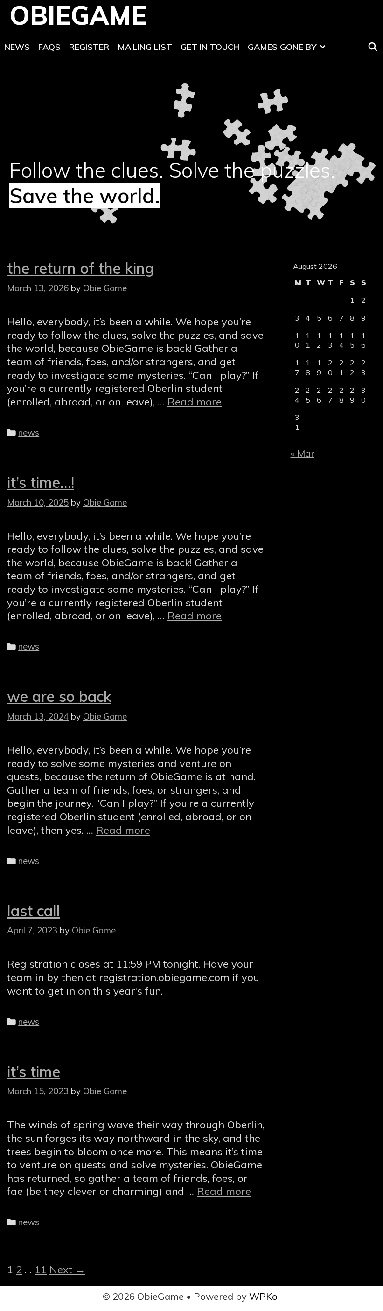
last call (33, 910)
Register (89, 46)
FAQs (49, 46)
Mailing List (145, 46)
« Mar (302, 453)
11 (41, 1269)
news (28, 432)
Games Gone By (282, 46)
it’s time (33, 1071)
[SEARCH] (373, 47)
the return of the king (80, 268)
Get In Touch (210, 46)
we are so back (59, 696)
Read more (194, 401)
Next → (67, 1269)
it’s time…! (40, 482)
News (17, 46)
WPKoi (264, 1296)
